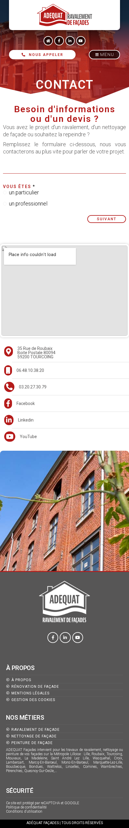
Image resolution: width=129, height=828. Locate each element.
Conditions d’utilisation (24, 811)
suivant (106, 219)
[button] (104, 54)
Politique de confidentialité (26, 807)
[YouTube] (66, 436)
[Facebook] (66, 403)
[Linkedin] (66, 420)
